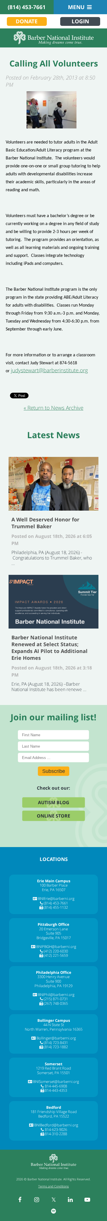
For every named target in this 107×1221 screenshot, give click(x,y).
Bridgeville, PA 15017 (54, 937)
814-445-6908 (56, 1086)
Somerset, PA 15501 (53, 1072)
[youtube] (87, 1199)
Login (80, 21)
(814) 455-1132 (56, 907)
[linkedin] (70, 1199)
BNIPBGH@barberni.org (56, 946)
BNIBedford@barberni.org (56, 1125)
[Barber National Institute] (53, 38)
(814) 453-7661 (27, 7)
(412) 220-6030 (56, 951)
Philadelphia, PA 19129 (53, 985)
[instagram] (37, 1199)
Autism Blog (53, 802)
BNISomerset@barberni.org (56, 1081)
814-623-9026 (56, 1129)
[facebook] (20, 1199)
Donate (27, 21)
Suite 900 (53, 981)
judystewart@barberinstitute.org (49, 370)
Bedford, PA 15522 (53, 1116)
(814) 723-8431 (56, 1042)
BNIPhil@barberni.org (56, 994)
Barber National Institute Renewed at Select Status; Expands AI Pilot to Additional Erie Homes (53, 602)
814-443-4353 (56, 1090)
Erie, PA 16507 (53, 889)
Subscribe (53, 771)
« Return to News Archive (53, 407)
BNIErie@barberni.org (56, 898)
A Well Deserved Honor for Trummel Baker (53, 484)
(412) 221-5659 (56, 955)
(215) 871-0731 (56, 998)
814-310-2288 (56, 1133)
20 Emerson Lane (53, 928)
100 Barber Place (54, 885)
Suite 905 (53, 933)
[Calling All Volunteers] (51, 109)
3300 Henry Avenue (53, 976)
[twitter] (53, 1199)
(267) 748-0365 (56, 1003)
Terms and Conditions (53, 1186)
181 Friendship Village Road (54, 1111)
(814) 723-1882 (56, 1046)
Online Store (53, 815)
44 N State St (53, 1024)
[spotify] (53, 1211)
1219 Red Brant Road (53, 1068)
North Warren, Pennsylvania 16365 (53, 1029)
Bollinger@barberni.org (56, 1038)
